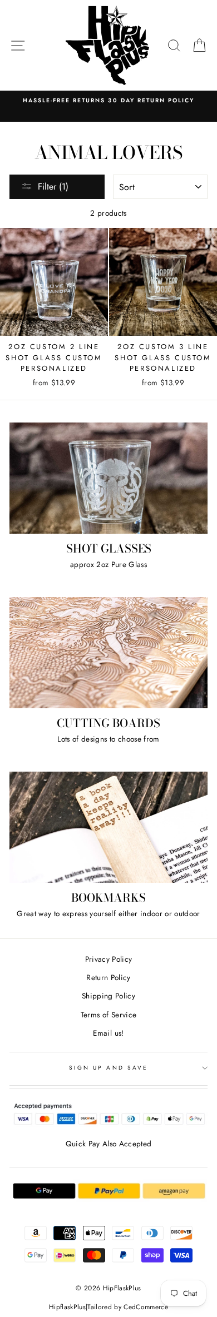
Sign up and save (108, 1067)
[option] (108, 100)
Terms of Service (108, 1014)
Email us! (108, 1032)
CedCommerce (146, 1307)
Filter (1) (53, 186)
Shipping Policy (108, 995)
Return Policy (108, 977)
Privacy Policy (108, 959)
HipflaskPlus (67, 1307)
